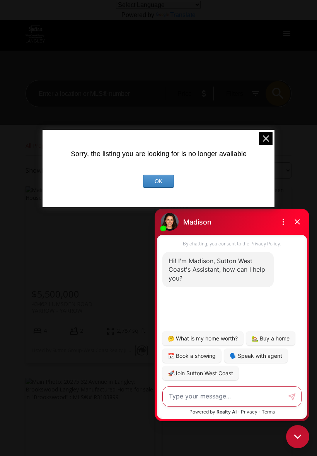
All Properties (42, 145)
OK (158, 181)
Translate (183, 15)
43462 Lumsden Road (62, 307)
